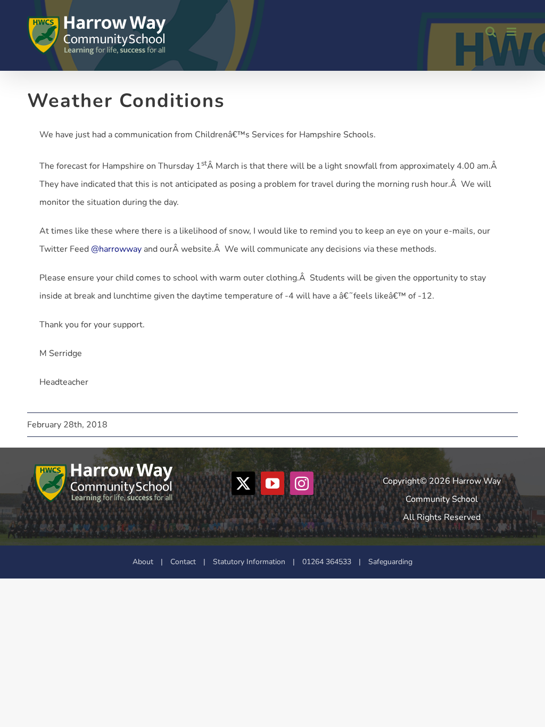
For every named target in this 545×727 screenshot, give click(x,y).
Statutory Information (249, 562)
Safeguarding (390, 562)
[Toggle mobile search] (490, 31)
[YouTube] (272, 483)
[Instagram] (301, 483)
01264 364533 (326, 562)
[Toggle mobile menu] (512, 31)
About (143, 562)
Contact (183, 562)
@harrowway (116, 249)
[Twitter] (243, 483)
